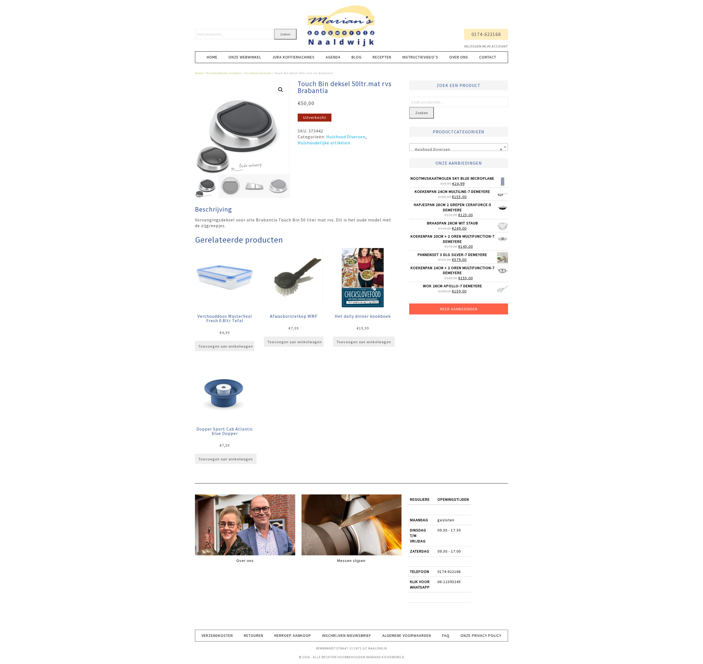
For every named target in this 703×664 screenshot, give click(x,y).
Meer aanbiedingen (459, 308)
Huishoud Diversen (258, 73)
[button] (281, 90)
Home (199, 73)
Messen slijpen (351, 560)
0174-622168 (486, 34)
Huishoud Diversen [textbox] (457, 149)
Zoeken (285, 34)
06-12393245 (449, 581)
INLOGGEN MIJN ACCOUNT (486, 46)
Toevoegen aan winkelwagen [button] (226, 346)
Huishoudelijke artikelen (223, 73)
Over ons (245, 560)
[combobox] (458, 147)
